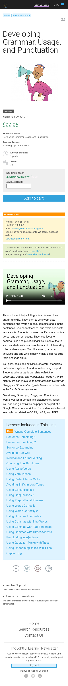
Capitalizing (14, 553)
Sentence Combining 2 (21, 442)
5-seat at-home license (37, 254)
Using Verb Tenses (18, 474)
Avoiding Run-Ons (18, 453)
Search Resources (34, 629)
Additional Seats (14, 182)
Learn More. (36, 250)
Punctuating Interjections (22, 537)
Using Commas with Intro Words (27, 521)
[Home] (6, 5)
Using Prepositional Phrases (24, 500)
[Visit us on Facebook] (27, 677)
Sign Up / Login (42, 4)
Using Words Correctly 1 (22, 505)
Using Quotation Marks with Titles (28, 542)
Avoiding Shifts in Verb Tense (25, 484)
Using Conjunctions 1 (20, 490)
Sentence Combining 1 (21, 437)
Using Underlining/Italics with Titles (29, 548)
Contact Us (34, 635)
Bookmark (62, 20)
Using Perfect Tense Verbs (23, 479)
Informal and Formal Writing (24, 458)
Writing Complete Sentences (33, 431)
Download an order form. (17, 238)
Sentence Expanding (19, 447)
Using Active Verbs (18, 468)
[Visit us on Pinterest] (41, 677)
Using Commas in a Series (23, 516)
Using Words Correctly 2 (22, 511)
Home (6, 15)
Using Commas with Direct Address (29, 532)
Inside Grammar (21, 15)
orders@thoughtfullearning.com (27, 228)
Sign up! (34, 665)
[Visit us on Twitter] (34, 677)
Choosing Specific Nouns (22, 463)
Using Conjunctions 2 (20, 495)
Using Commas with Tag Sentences (29, 527)
